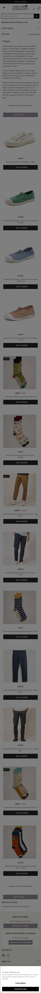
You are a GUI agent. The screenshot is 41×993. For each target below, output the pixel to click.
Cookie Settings (20, 983)
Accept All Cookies (20, 989)
